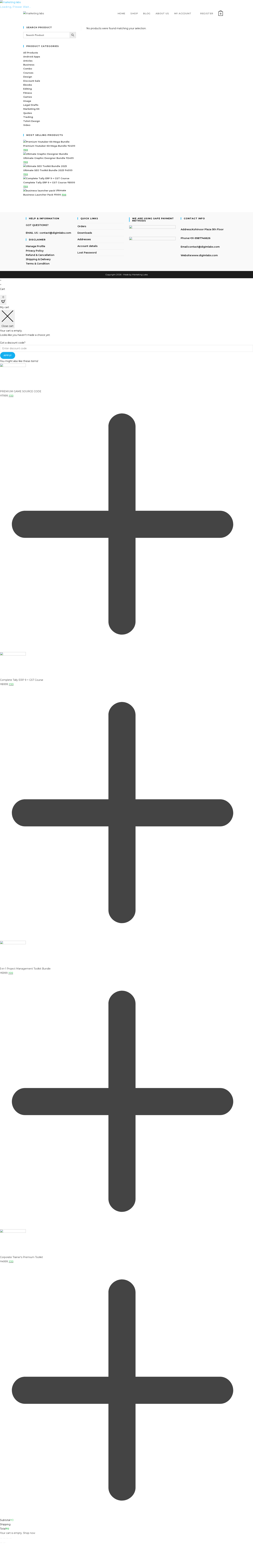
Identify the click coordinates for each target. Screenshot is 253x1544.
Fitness (27, 92)
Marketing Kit (31, 108)
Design (27, 76)
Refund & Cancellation (40, 255)
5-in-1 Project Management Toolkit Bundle (25, 968)
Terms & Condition (38, 263)
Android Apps (31, 56)
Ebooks (27, 84)
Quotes (27, 113)
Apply (8, 355)
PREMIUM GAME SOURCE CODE (20, 391)
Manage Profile (35, 246)
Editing (27, 88)
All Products (30, 52)
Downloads (84, 232)
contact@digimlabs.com (204, 246)
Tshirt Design (31, 121)
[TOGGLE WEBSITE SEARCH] (228, 13)
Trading (28, 117)
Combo (27, 68)
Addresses (84, 239)
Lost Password (87, 252)
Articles (28, 60)
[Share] (7, 1538)
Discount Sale (31, 80)
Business (28, 64)
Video (26, 125)
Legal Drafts (30, 105)
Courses (28, 72)
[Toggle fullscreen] (4, 1538)
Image (27, 101)
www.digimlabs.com (205, 255)
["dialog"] (126, 920)
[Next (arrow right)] (4, 1542)
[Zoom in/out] (1, 1538)
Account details (87, 246)
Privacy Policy (35, 250)
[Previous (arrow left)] (1, 1542)
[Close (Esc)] (10, 1538)
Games (27, 96)
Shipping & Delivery (38, 259)
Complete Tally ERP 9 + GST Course (21, 679)
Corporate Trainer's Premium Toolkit (21, 1257)
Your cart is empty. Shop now (17, 1533)
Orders (81, 226)
